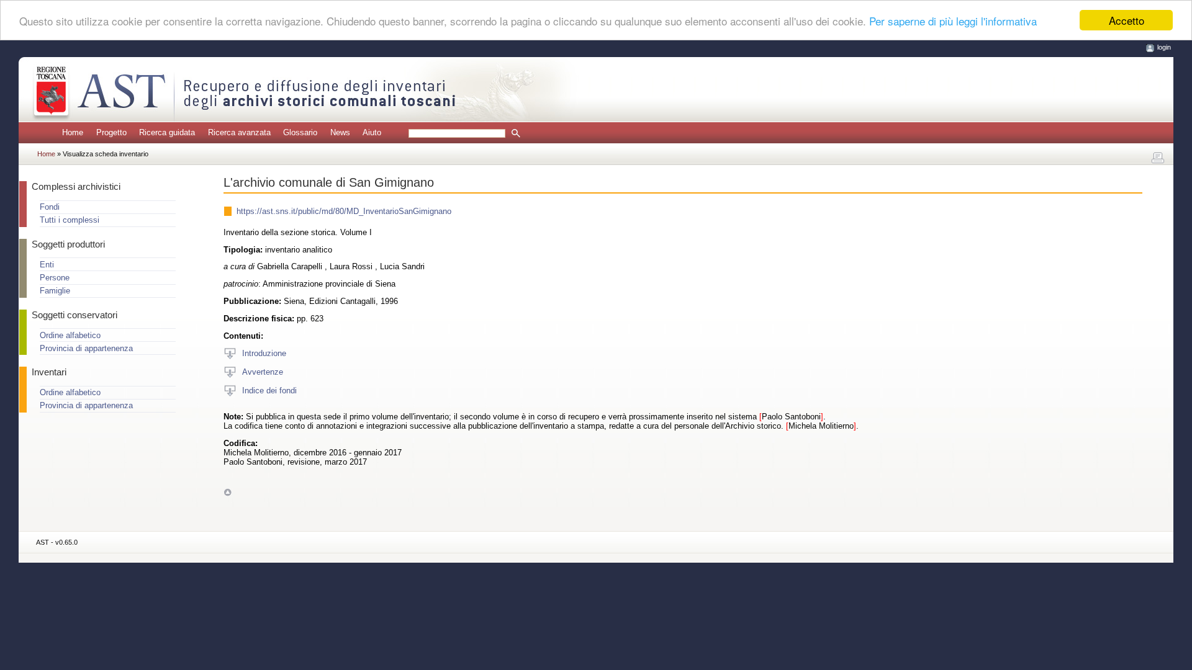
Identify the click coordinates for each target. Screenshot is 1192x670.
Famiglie (55, 290)
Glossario (300, 132)
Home (72, 132)
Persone (55, 277)
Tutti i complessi (69, 220)
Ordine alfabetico (70, 335)
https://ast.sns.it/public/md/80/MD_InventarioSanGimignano (344, 211)
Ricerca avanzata (239, 132)
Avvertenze (262, 371)
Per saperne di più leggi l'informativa (953, 21)
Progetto (111, 132)
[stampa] (1158, 158)
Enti (47, 264)
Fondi (50, 207)
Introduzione (264, 352)
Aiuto (372, 132)
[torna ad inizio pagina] (228, 491)
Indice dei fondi (269, 390)
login (1164, 47)
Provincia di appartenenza (86, 348)
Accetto (1126, 20)
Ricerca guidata (167, 132)
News (340, 132)
